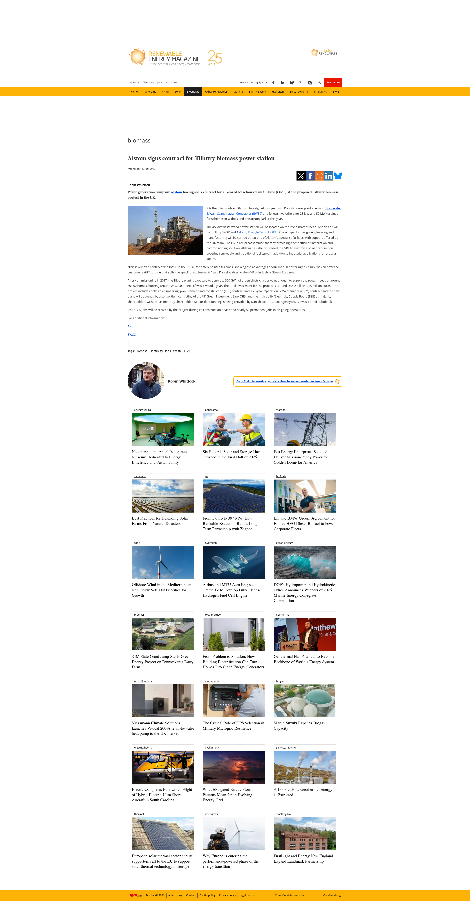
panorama (211, 410)
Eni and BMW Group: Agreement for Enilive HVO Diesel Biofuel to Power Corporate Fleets (304, 523)
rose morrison (213, 614)
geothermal (283, 614)
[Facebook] (273, 82)
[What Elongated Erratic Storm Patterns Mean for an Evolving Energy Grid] (234, 769)
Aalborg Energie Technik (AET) (257, 232)
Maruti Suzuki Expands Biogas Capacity (299, 725)
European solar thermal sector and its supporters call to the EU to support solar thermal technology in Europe (162, 861)
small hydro (283, 814)
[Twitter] (301, 82)
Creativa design (332, 895)
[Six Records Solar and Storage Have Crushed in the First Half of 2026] (234, 434)
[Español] (324, 52)
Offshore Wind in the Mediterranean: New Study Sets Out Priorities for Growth (162, 590)
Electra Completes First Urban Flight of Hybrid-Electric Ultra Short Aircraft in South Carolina (162, 794)
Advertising (175, 895)
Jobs (159, 82)
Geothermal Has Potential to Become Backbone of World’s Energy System (304, 659)
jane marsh (212, 681)
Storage (238, 91)
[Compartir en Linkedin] (328, 176)
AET (130, 343)
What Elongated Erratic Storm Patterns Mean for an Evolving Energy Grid (227, 794)
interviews (211, 814)
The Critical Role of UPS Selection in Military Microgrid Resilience (233, 725)
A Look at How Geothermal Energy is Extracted (303, 792)
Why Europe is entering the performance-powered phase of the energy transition (231, 861)
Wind (165, 91)
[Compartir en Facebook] (310, 176)
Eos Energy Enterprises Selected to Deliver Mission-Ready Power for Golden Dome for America (303, 457)
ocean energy (284, 543)
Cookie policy (207, 895)
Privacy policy (227, 895)
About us (171, 82)
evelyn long (212, 747)
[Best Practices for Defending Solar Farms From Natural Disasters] (163, 501)
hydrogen (211, 543)
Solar (178, 91)
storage (280, 410)
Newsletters (333, 82)
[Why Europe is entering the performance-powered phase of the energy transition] (234, 838)
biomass (139, 614)
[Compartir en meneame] (319, 176)
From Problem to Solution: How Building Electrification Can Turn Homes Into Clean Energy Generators (233, 661)
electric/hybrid (143, 747)
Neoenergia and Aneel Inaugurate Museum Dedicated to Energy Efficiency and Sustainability (159, 457)
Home (134, 91)
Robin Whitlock (139, 185)
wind (137, 543)
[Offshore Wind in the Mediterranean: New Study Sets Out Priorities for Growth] (163, 570)
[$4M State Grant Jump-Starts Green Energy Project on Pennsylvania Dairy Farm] (163, 635)
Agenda (134, 82)
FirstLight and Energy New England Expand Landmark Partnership (303, 858)
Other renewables (216, 91)
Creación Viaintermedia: (290, 895)
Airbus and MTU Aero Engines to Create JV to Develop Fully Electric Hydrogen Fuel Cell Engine (232, 590)
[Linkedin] (282, 82)
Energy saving (257, 91)
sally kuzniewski (286, 747)
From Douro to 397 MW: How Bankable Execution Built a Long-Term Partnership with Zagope (231, 523)
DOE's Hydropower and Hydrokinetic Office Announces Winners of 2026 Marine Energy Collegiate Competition (304, 592)
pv (206, 476)
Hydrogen (278, 91)
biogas (280, 681)
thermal (139, 814)
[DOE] (305, 567)
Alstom (176, 192)
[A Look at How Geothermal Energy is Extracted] (305, 774)
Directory (148, 82)
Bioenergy (193, 91)
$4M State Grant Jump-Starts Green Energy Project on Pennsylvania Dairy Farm (163, 661)
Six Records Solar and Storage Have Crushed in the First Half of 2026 (232, 454)
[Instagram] (310, 82)
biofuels (281, 476)
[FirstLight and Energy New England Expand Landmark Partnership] (305, 842)
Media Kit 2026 (155, 895)
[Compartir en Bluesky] (337, 176)
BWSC (132, 335)
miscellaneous (143, 681)
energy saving (142, 410)
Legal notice (247, 895)
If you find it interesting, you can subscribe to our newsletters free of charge (284, 381)
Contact (191, 895)
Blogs (336, 91)
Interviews (320, 91)
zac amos (140, 476)
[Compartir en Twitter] (301, 176)
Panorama (150, 91)
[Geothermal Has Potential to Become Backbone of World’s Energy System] (305, 639)
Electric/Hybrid (299, 91)
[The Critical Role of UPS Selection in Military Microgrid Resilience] (234, 705)
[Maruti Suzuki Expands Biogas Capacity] (305, 708)
